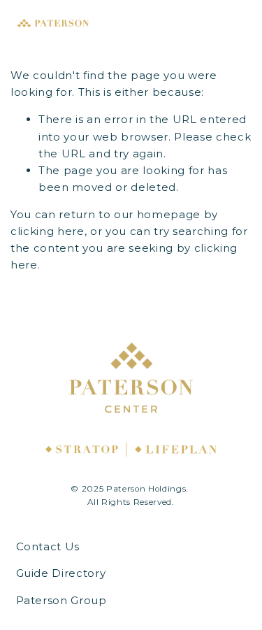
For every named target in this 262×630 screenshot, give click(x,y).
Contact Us (48, 546)
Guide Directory (61, 573)
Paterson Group (61, 600)
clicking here (47, 231)
